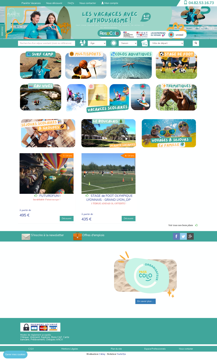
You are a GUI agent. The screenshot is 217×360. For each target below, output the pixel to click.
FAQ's (71, 3)
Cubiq (102, 354)
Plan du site (116, 348)
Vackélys (121, 354)
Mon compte (111, 3)
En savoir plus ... (145, 301)
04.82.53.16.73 (201, 2)
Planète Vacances (31, 3)
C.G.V (31, 348)
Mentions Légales (69, 348)
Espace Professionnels (155, 348)
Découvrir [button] (66, 218)
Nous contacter (87, 3)
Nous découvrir (54, 3)
